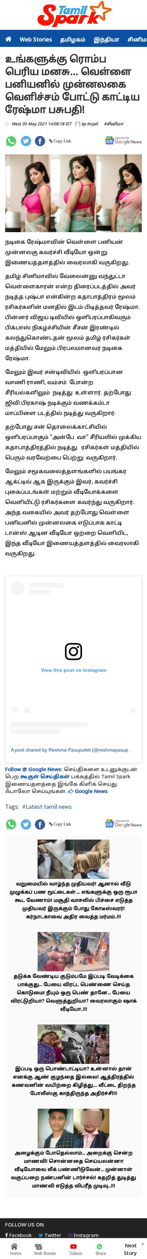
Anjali (92, 124)
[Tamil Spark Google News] (123, 140)
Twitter (52, 1236)
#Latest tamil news (47, 806)
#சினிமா (113, 124)
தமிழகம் (72, 40)
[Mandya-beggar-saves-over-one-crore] (73, 860)
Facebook (20, 1236)
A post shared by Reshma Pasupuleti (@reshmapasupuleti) (75, 750)
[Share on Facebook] (40, 141)
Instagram (85, 1236)
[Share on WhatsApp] (11, 141)
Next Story (130, 1250)
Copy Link (62, 141)
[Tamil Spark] (73, 15)
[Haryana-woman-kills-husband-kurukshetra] (73, 1045)
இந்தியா (106, 40)
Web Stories (36, 40)
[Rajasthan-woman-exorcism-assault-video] (73, 952)
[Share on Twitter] (26, 141)
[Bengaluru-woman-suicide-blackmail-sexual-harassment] (73, 1129)
